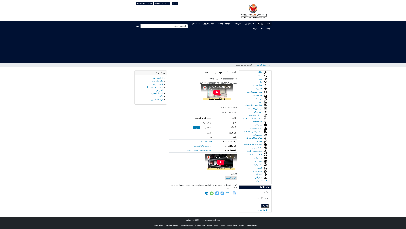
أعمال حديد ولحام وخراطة (253, 144)
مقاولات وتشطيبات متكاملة (253, 118)
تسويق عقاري (258, 171)
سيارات (260, 141)
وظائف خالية (265, 28)
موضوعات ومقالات (223, 23)
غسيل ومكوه (258, 135)
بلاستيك (260, 168)
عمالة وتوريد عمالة (256, 155)
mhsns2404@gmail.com (203, 146)
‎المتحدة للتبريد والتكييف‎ (259, 181)
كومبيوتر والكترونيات (255, 109)
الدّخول (174, 3)
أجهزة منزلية (258, 95)
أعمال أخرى (258, 178)
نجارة (261, 82)
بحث (137, 26)
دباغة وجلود (258, 161)
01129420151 (206, 142)
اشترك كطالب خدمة (162, 3)
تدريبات (254, 28)
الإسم (266, 191)
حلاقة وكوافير (258, 165)
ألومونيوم (259, 99)
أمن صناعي (259, 174)
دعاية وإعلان (258, 112)
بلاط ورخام (258, 89)
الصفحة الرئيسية (264, 23)
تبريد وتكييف (258, 125)
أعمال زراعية (258, 85)
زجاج (261, 102)
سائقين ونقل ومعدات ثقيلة (253, 132)
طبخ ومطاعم (258, 121)
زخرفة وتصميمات (256, 128)
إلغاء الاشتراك (262, 210)
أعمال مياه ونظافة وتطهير (253, 105)
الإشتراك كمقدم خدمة (144, 3)
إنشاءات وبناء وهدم (256, 115)
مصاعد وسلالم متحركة (254, 138)
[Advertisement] (203, 47)
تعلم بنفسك (237, 23)
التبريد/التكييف (231, 178)
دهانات (260, 72)
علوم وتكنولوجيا (208, 23)
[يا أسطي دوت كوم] (253, 11)
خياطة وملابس (257, 148)
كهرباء (260, 79)
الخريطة (196, 128)
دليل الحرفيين (250, 23)
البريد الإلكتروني (262, 198)
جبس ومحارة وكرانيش (255, 92)
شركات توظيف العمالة (254, 151)
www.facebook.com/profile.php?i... (199, 150)
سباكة (260, 76)
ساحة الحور (196, 23)
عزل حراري (258, 158)
